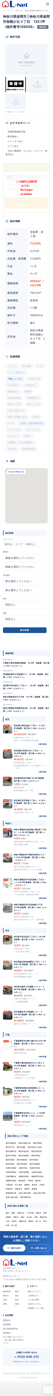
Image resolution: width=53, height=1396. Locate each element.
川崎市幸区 (23, 1168)
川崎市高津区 (11, 1172)
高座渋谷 (43, 1217)
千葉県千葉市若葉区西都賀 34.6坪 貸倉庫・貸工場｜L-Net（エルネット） (26, 664)
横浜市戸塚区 (11, 1155)
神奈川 (6, 1295)
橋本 (22, 1217)
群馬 (5, 1304)
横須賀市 (22, 1180)
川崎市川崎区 (11, 1168)
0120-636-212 (28, 1356)
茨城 (17, 1304)
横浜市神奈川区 (25, 1143)
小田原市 (9, 1185)
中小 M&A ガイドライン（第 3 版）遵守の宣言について (13, 1340)
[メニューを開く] (47, 4)
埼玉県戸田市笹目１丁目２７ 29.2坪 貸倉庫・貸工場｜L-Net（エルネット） (26, 687)
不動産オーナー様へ (36, 1308)
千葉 (5, 1299)
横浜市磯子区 (11, 1151)
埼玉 (17, 1295)
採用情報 (7, 1324)
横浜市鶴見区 (11, 1143)
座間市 (27, 1189)
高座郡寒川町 (11, 1193)
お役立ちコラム (34, 1304)
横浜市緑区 (10, 1160)
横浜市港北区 (36, 1151)
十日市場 (30, 1213)
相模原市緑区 (24, 1176)
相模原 (8, 1217)
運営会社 (7, 1320)
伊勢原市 (9, 1189)
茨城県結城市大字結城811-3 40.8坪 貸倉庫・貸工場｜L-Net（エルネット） (26, 675)
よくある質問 (33, 1299)
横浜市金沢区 (24, 1151)
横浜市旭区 (35, 1155)
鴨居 (13, 1213)
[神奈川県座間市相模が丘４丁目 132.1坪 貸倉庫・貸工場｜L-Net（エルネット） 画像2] (15, 84)
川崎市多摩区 (24, 1172)
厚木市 (34, 1185)
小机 (7, 1221)
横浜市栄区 (34, 1160)
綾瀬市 (34, 1189)
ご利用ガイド (33, 1295)
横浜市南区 (21, 1147)
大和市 (42, 1185)
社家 (7, 1225)
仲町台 (16, 1217)
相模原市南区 (11, 1180)
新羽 (45, 1213)
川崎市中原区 (35, 1168)
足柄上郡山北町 (12, 1197)
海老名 (38, 1213)
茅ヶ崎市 (18, 1185)
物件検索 (7, 1291)
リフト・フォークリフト (31, 423)
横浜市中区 (10, 1147)
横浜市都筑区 (35, 1164)
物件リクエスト (34, 1291)
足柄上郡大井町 (39, 1193)
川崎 (36, 1217)
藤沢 (7, 1213)
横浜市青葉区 (22, 1164)
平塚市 (30, 1180)
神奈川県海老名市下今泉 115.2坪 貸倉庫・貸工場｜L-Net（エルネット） (26, 698)
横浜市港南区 (24, 1155)
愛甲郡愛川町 (25, 1197)
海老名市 (18, 1189)
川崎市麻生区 (11, 1176)
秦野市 (27, 1185)
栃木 (17, 1299)
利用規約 (7, 1333)
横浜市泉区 (10, 1164)
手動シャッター (15, 379)
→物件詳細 (42, 744)
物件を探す (16, 1248)
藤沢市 (38, 1180)
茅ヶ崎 (14, 1225)
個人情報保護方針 (10, 1328)
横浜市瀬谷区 (22, 1160)
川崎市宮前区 (36, 1172)
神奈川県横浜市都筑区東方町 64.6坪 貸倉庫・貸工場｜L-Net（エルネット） (26, 709)
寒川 (45, 1221)
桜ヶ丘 (38, 1221)
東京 (17, 1291)
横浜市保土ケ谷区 (35, 1147)
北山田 (29, 1217)
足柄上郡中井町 (25, 1193)
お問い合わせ (40, 1248)
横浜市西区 (37, 1143)
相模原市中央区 (37, 1176)
